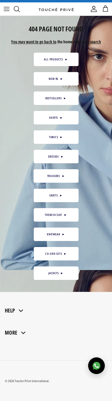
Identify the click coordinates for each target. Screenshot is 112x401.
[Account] (92, 9)
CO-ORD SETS (56, 253)
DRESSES (56, 156)
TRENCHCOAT (56, 215)
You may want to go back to (33, 42)
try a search (91, 42)
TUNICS (56, 137)
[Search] (19, 9)
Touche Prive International (32, 381)
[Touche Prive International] (56, 9)
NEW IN (56, 79)
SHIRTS (56, 117)
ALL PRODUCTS (56, 59)
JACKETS (56, 273)
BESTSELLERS (56, 98)
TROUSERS (56, 176)
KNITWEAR (56, 234)
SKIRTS (56, 195)
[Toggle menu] (6, 9)
